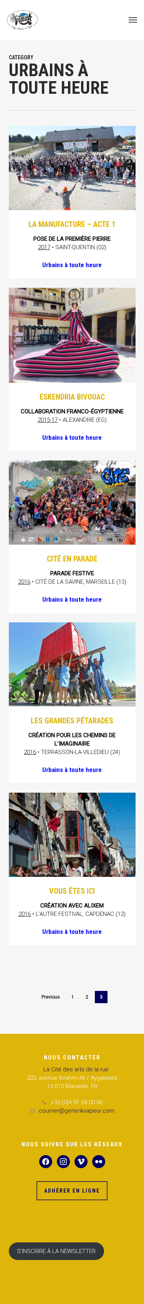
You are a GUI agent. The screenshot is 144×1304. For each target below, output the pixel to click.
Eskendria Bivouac (72, 396)
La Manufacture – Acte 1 (72, 224)
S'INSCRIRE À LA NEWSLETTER (56, 1251)
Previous (50, 997)
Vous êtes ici (72, 891)
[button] (133, 20)
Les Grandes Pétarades (72, 720)
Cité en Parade (72, 558)
